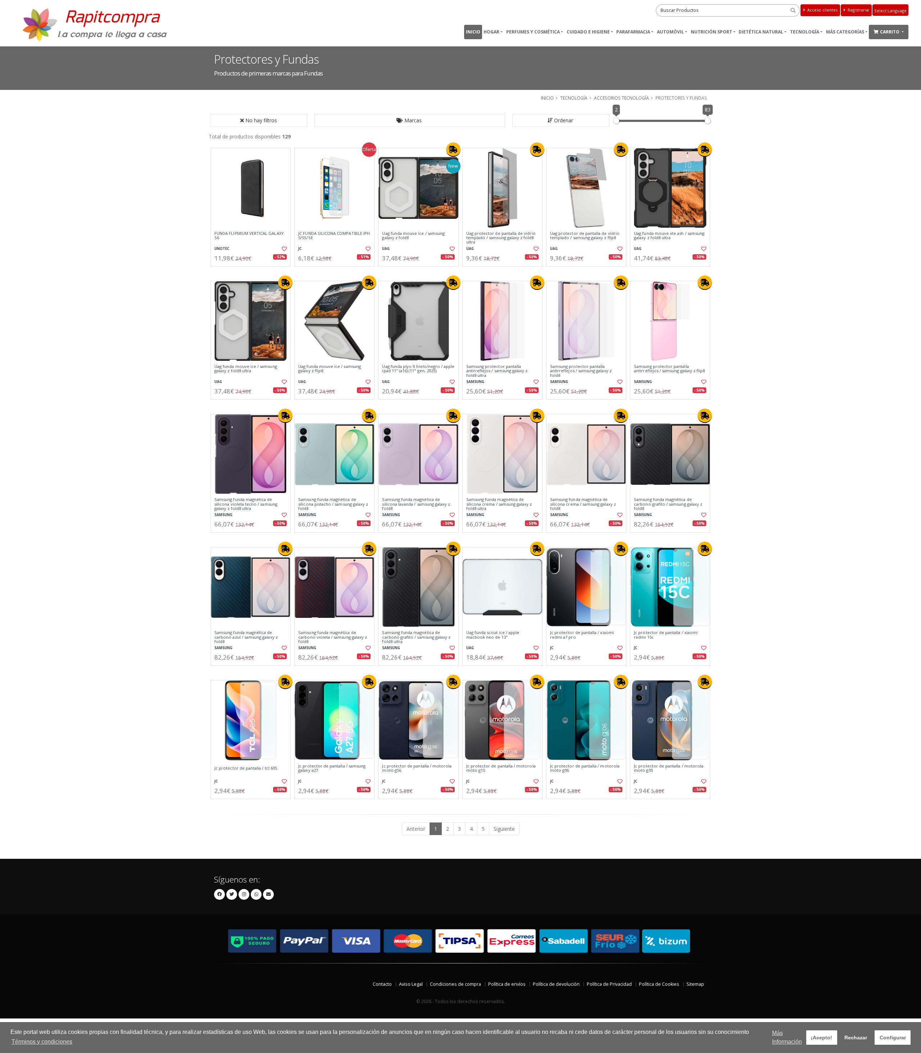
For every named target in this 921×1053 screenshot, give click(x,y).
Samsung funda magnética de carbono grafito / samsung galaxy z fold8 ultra (416, 637)
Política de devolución (556, 984)
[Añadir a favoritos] (283, 249)
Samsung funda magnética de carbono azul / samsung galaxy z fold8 (246, 637)
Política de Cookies (659, 984)
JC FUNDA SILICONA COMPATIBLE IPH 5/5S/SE (334, 235)
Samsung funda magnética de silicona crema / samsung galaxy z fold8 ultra (499, 504)
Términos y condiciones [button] (42, 1042)
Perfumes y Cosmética (533, 32)
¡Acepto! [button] (821, 1037)
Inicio (473, 32)
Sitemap (695, 984)
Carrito (890, 32)
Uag (386, 248)
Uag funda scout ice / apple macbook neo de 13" (493, 634)
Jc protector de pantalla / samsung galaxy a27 (332, 768)
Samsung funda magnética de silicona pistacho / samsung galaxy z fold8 (333, 504)
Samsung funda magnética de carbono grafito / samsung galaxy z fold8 (668, 504)
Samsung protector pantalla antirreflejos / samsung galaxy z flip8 (669, 368)
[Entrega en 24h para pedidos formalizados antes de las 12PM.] (453, 149)
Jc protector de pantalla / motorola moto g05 (668, 768)
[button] (409, 120)
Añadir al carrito (253, 272)
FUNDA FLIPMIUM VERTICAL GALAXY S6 (249, 235)
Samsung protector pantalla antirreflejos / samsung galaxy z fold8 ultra (497, 371)
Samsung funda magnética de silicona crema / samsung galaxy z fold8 (583, 504)
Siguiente (504, 828)
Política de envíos (507, 984)
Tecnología (804, 32)
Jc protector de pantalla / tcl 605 (245, 768)
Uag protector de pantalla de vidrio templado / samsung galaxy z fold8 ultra (501, 238)
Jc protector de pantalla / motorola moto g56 (417, 768)
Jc (299, 248)
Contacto (382, 984)
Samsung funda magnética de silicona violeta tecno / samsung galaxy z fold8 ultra (245, 504)
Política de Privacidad (609, 984)
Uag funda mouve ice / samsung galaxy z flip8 (329, 368)
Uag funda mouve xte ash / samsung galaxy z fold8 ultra (669, 235)
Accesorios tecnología (621, 98)
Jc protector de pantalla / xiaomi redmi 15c (666, 634)
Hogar (491, 32)
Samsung (475, 381)
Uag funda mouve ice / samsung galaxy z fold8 (413, 235)
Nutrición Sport (711, 32)
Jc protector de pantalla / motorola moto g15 (501, 768)
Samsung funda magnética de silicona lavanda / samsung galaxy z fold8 (416, 504)
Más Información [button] (787, 1037)
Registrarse (858, 10)
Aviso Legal (411, 984)
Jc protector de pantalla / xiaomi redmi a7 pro (582, 634)
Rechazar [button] (855, 1037)
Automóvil (670, 32)
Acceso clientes (822, 10)
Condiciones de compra (455, 984)
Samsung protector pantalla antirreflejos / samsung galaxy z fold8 (581, 371)
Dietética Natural (761, 32)
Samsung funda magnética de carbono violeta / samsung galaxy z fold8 (332, 637)
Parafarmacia (633, 32)
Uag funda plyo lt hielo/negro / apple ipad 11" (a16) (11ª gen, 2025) (418, 368)
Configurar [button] (893, 1037)
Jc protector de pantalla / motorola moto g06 (585, 768)
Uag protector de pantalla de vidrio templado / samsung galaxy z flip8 (585, 235)
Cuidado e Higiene (588, 32)
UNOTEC (221, 248)
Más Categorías (845, 32)
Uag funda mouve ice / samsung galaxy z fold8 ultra (245, 368)
